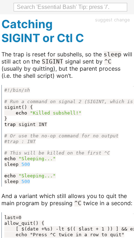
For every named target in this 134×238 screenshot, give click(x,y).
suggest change (112, 19)
